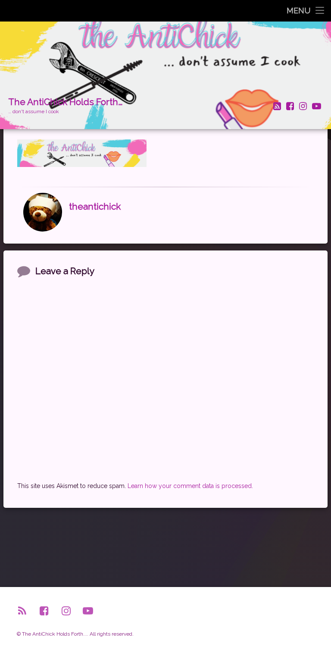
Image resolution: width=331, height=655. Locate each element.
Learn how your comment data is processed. (190, 485)
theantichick (95, 206)
